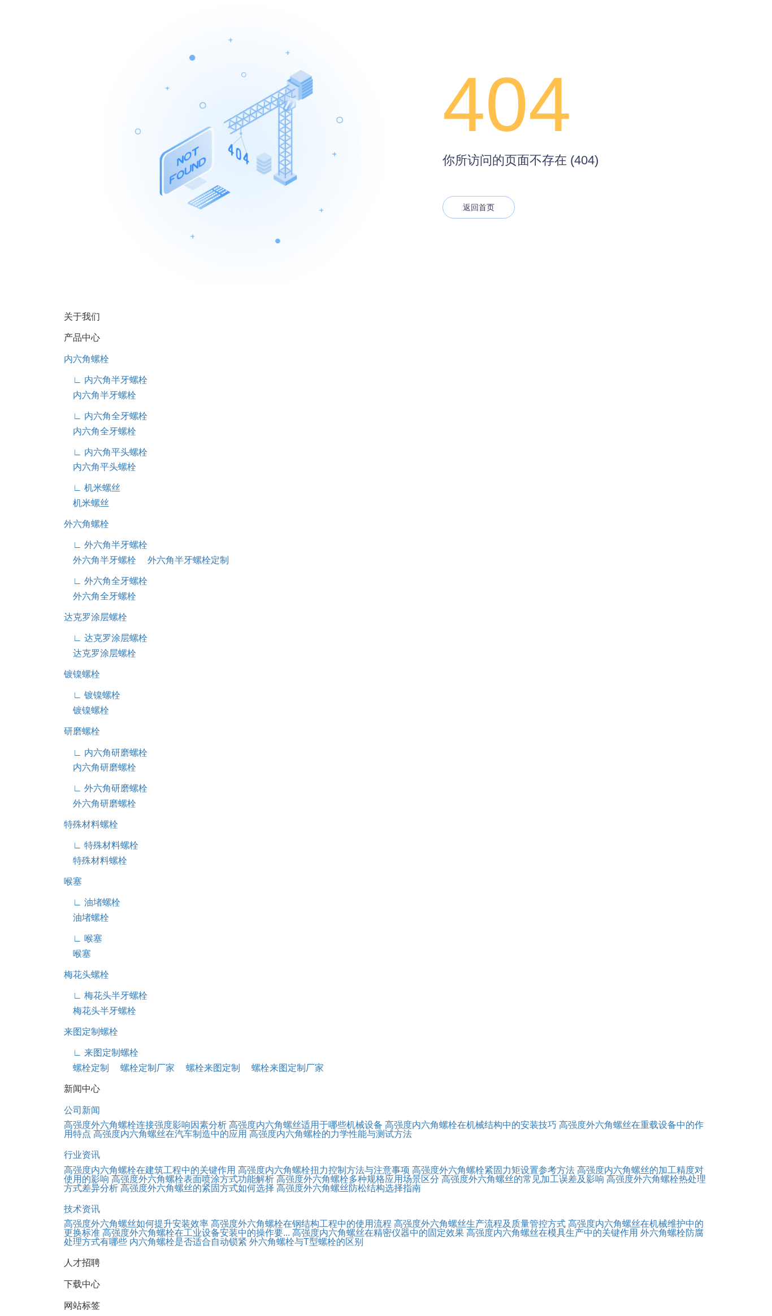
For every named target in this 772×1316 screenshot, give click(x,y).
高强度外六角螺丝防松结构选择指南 (348, 1188)
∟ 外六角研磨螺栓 (106, 788)
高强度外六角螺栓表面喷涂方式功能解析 (192, 1179)
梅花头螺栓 (86, 974)
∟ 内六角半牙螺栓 (106, 380)
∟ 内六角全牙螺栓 (106, 416)
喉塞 (73, 881)
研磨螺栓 (82, 731)
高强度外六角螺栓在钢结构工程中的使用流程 (301, 1223)
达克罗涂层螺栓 (95, 617)
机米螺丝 (86, 503)
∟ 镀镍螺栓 (92, 695)
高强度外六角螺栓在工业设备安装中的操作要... (196, 1232)
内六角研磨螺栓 (100, 767)
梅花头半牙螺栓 (100, 1011)
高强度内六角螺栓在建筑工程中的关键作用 (150, 1170)
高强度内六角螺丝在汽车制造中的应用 (170, 1134)
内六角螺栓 (86, 359)
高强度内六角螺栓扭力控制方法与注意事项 (324, 1170)
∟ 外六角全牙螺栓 (106, 581)
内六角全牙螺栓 (100, 431)
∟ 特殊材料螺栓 (101, 845)
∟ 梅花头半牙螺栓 (106, 995)
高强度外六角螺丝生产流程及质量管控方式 (480, 1223)
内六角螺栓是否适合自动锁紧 (188, 1242)
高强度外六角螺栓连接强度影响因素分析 (145, 1125)
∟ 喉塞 (83, 938)
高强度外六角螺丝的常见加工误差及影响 (522, 1179)
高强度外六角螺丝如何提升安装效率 (136, 1223)
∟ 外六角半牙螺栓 (106, 545)
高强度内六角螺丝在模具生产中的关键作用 (552, 1232)
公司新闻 (82, 1110)
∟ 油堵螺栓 (92, 902)
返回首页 (479, 207)
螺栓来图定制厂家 (283, 1068)
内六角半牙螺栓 (100, 395)
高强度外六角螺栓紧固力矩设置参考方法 (493, 1170)
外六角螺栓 (86, 524)
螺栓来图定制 (208, 1068)
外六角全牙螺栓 (100, 596)
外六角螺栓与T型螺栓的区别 (306, 1242)
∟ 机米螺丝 (92, 488)
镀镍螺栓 (82, 674)
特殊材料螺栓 (91, 824)
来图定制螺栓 (91, 1031)
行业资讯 (82, 1155)
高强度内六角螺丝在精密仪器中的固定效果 (378, 1232)
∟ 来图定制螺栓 (101, 1052)
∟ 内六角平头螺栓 (106, 452)
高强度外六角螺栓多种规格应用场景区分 (357, 1179)
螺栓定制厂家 (143, 1068)
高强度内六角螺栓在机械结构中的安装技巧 (471, 1125)
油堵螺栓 (86, 917)
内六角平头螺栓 (100, 467)
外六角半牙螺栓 (100, 560)
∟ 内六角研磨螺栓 (106, 752)
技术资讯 (82, 1209)
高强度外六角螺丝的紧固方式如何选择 (197, 1188)
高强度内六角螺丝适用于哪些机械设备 (306, 1125)
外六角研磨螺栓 (100, 803)
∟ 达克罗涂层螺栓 (106, 638)
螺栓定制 (86, 1068)
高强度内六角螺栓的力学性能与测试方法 (330, 1134)
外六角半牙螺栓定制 (183, 560)
